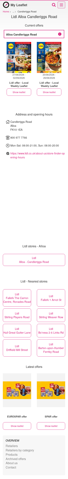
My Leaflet (19, 4)
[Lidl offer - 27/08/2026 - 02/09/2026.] (19, 57)
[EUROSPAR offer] (17, 390)
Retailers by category (20, 450)
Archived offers (16, 459)
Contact (11, 467)
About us (12, 463)
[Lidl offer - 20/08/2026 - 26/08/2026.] (49, 57)
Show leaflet (19, 92)
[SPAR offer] (51, 390)
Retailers (12, 446)
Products (12, 454)
